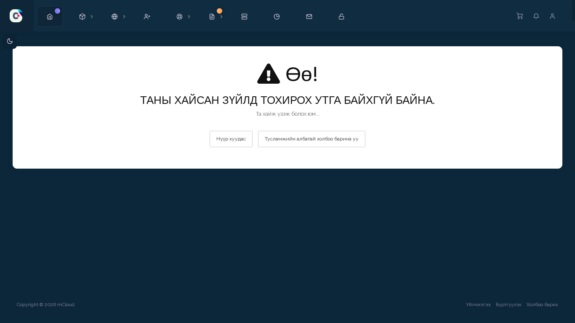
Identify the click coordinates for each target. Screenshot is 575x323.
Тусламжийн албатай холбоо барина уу (312, 139)
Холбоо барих (542, 304)
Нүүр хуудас (231, 139)
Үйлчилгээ (478, 304)
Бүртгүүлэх (509, 304)
